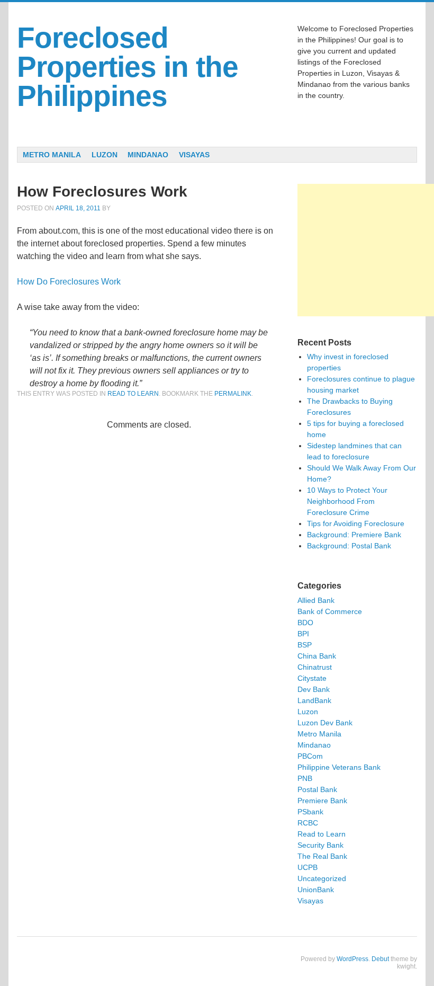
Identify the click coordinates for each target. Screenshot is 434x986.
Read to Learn (133, 393)
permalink (232, 393)
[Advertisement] (365, 250)
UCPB (307, 867)
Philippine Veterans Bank (339, 767)
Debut (380, 959)
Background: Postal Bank (349, 545)
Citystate (312, 678)
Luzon (104, 154)
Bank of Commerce (329, 611)
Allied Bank (315, 600)
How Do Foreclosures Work (69, 281)
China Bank (316, 656)
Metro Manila (52, 154)
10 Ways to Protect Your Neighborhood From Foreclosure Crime (347, 501)
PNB (304, 778)
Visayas (194, 154)
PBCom (310, 756)
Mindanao (148, 154)
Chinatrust (314, 667)
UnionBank (315, 889)
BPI (303, 633)
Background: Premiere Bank (354, 534)
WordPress (352, 959)
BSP (304, 645)
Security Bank (320, 845)
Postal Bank (317, 789)
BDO (305, 622)
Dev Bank (313, 689)
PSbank (310, 811)
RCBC (307, 823)
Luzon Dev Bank (324, 722)
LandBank (314, 700)
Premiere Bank (322, 800)
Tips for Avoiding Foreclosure (355, 523)
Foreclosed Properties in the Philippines (127, 66)
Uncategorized (321, 878)
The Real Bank (322, 856)
